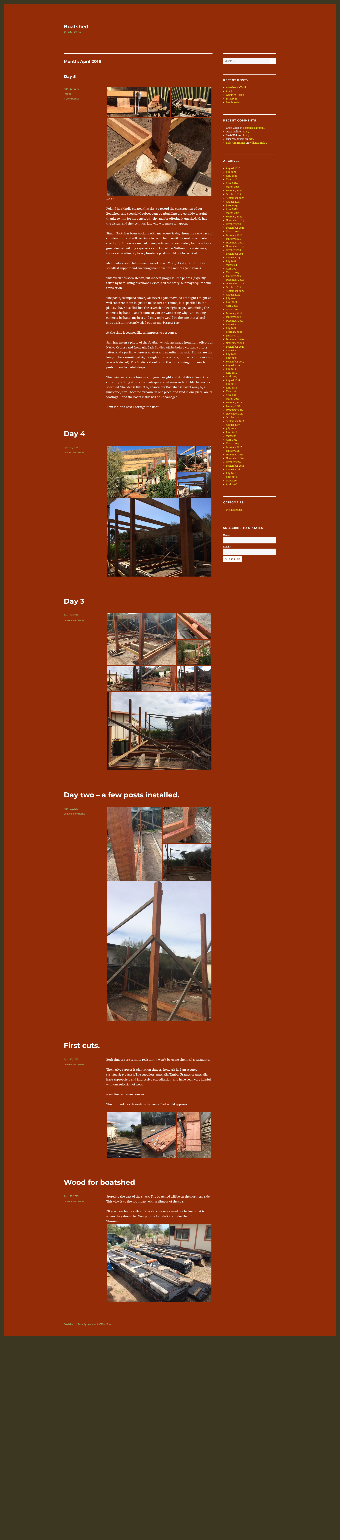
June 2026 (231, 175)
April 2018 (231, 395)
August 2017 (233, 424)
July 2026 (231, 172)
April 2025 (232, 209)
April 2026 (232, 183)
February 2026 (234, 190)
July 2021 (231, 328)
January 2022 (233, 317)
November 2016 (235, 458)
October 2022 (233, 287)
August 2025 (233, 201)
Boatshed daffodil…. (237, 87)
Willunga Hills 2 (235, 95)
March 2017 (232, 443)
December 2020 (235, 339)
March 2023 (232, 272)
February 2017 (234, 447)
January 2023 (233, 276)
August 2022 (233, 294)
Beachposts (232, 102)
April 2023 (231, 268)
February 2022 (234, 313)
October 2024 (233, 224)
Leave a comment (74, 452)
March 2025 (233, 212)
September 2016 (235, 465)
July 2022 (231, 298)
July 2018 (231, 383)
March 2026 (233, 186)
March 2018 (232, 398)
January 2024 (233, 238)
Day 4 (74, 433)
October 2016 (233, 462)
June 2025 (231, 205)
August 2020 (233, 350)
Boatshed (76, 27)
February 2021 (234, 331)
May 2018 (231, 391)
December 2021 (234, 320)
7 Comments (71, 98)
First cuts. (82, 1045)
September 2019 (235, 361)
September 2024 (235, 227)
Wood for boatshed (99, 1182)
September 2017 (235, 421)
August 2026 (233, 168)
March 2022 (233, 309)
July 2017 (231, 428)
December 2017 (234, 410)
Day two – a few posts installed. (121, 794)
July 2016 (231, 473)
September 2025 (235, 198)
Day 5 (70, 76)
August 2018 (233, 380)
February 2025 (234, 216)
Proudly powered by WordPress (95, 1324)
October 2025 (233, 194)
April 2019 (231, 376)
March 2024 (233, 231)
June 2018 (231, 387)
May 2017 (231, 436)
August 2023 (233, 257)
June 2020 (231, 357)
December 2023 (234, 242)
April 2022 (232, 305)
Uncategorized (234, 509)
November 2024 (235, 220)
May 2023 (231, 264)
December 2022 (235, 279)
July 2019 (231, 369)
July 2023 (231, 261)
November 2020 (235, 343)
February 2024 (234, 235)
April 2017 (231, 439)
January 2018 (233, 406)
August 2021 (233, 324)
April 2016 (231, 484)
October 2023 (233, 250)
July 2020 (231, 354)
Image (67, 93)
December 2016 (234, 454)
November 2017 (234, 413)
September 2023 (235, 253)
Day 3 (74, 601)
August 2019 (233, 365)
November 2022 (235, 283)
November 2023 (235, 246)
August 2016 (233, 469)
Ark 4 (229, 91)
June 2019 (231, 372)
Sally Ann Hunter (235, 142)
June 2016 (231, 476)
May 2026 (231, 179)
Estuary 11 (231, 98)
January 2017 (233, 450)
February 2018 (234, 402)
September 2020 (235, 346)
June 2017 (231, 432)
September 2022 (235, 291)
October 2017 (233, 417)
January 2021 (233, 335)
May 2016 (231, 480)
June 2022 (231, 302)
